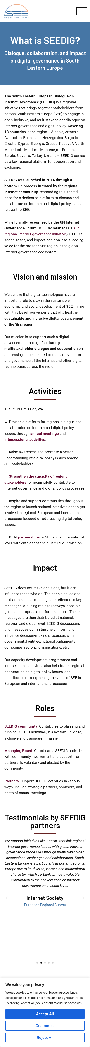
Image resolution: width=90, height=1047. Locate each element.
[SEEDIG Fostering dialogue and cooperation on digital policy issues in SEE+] (17, 11)
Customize (45, 1025)
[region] (45, 1012)
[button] (6, 898)
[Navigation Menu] (81, 11)
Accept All (45, 1014)
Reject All (45, 1037)
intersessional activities (24, 439)
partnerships (29, 537)
